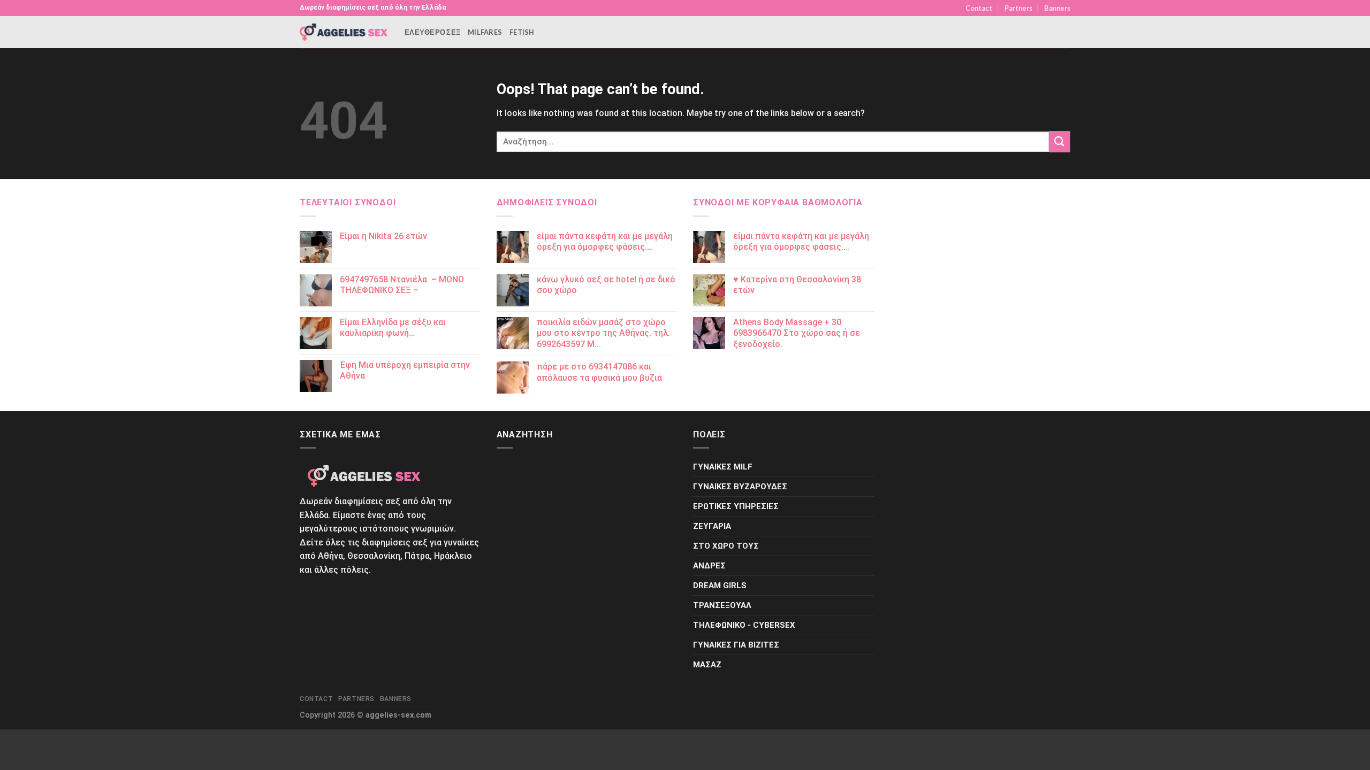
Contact (978, 8)
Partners (1018, 8)
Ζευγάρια (712, 526)
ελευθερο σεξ (432, 32)
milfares (485, 32)
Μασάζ (707, 664)
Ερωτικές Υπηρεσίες (736, 506)
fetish (522, 32)
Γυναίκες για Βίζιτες (736, 645)
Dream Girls (720, 585)
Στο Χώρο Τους (726, 546)
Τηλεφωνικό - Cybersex (744, 625)
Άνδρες (709, 566)
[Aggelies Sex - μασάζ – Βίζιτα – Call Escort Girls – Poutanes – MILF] (344, 32)
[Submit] (1059, 141)
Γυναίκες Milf (722, 467)
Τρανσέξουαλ (722, 605)
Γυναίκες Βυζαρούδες (740, 486)
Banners (1057, 8)
